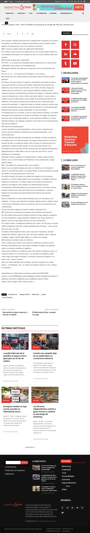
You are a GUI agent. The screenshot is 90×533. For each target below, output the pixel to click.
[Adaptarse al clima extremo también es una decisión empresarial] (66, 196)
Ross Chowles (7, 297)
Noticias (6, 347)
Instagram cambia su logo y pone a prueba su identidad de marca (15, 409)
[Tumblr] (66, 63)
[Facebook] (17, 34)
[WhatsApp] (32, 34)
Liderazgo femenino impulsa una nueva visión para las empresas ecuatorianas (78, 90)
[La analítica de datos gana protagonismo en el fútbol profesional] (66, 100)
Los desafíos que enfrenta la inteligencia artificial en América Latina (79, 118)
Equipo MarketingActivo (20, 23)
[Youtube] (75, 63)
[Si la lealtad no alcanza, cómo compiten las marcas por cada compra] (66, 187)
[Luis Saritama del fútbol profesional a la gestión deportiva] (66, 109)
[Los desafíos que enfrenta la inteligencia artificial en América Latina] (66, 118)
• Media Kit (9, 474)
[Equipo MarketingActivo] (7, 23)
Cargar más (29, 447)
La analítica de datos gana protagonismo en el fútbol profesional (79, 100)
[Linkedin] (66, 54)
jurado (43, 294)
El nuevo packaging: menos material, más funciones (79, 203)
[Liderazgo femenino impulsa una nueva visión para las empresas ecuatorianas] (66, 90)
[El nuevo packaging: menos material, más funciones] (66, 204)
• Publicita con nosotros (14, 470)
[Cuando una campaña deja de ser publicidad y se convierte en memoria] (44, 341)
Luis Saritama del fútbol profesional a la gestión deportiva (78, 109)
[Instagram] (75, 45)
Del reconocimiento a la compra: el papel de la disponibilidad (78, 167)
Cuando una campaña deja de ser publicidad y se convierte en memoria (45, 356)
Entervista (35, 294)
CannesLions (12, 294)
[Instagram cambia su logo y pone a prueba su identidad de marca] (15, 395)
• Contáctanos (10, 467)
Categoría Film (24, 294)
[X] (22, 34)
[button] (83, 13)
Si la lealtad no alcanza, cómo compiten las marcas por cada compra (79, 186)
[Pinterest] (27, 34)
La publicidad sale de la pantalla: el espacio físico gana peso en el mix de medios (78, 177)
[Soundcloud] (75, 54)
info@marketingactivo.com (47, 521)
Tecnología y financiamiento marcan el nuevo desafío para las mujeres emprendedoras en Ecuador (79, 80)
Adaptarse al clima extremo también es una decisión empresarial (79, 195)
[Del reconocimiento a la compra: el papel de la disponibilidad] (66, 167)
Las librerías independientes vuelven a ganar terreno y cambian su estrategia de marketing (44, 411)
